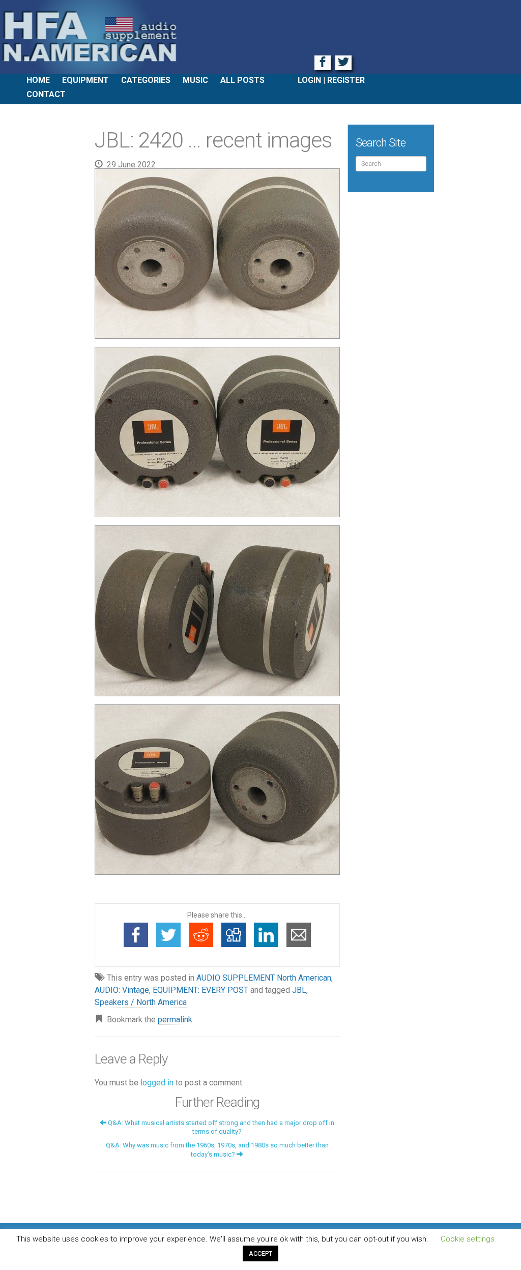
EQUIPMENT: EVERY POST (200, 990)
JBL (299, 990)
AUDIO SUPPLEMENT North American (263, 978)
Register (346, 80)
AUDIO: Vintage (122, 990)
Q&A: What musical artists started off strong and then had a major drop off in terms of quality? (220, 1127)
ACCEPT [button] (260, 1253)
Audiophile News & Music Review (260, 37)
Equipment (85, 80)
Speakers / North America (141, 1002)
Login (309, 80)
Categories (145, 80)
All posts (242, 80)
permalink (175, 1019)
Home (38, 80)
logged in (156, 1082)
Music (195, 80)
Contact (46, 94)
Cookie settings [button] (468, 1239)
